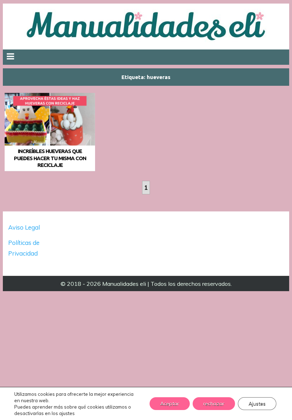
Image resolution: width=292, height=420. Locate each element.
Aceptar (169, 403)
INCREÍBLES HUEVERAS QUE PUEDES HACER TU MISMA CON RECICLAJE (50, 158)
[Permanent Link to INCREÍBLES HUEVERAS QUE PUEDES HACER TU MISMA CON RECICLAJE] (50, 119)
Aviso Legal (24, 227)
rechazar (213, 403)
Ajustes (257, 403)
